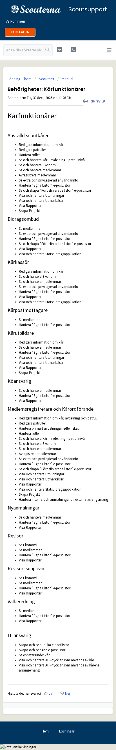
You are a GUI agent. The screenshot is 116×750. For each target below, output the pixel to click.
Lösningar (66, 731)
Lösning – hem (20, 78)
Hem (45, 731)
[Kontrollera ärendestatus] (59, 50)
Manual (67, 78)
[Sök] (47, 50)
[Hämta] (47, 380)
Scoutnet (46, 78)
